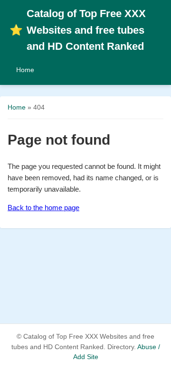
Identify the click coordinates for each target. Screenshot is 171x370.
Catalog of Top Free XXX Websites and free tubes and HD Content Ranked (78, 30)
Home (25, 70)
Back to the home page (43, 208)
